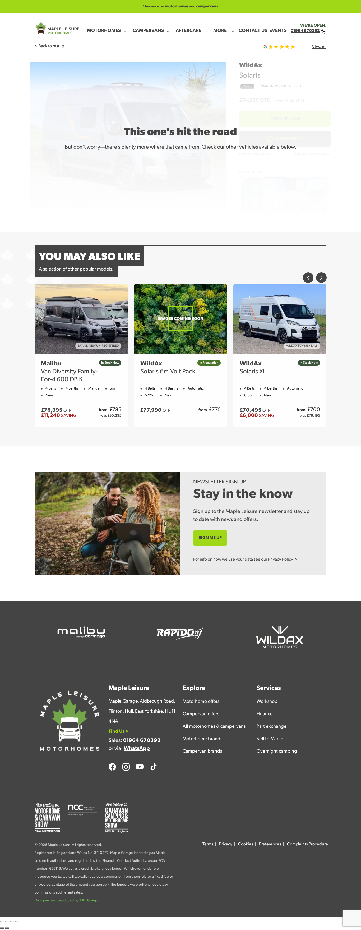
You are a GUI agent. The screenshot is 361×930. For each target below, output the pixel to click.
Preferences (270, 844)
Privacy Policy (280, 559)
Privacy (225, 844)
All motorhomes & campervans (214, 726)
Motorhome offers (201, 701)
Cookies (245, 844)
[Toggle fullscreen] (7, 921)
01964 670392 (142, 740)
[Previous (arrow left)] (2, 928)
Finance (265, 714)
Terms (207, 844)
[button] (109, 28)
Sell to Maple (270, 739)
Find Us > (118, 731)
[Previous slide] (308, 280)
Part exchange (271, 726)
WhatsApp (137, 748)
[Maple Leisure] (57, 28)
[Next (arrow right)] (7, 928)
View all (319, 47)
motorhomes (176, 6)
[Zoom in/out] (2, 921)
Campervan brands (202, 751)
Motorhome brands (202, 739)
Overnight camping (277, 751)
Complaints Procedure (307, 844)
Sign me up (210, 538)
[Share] (12, 921)
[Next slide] (321, 280)
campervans (207, 6)
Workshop (267, 701)
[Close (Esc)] (17, 921)
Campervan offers (201, 714)
